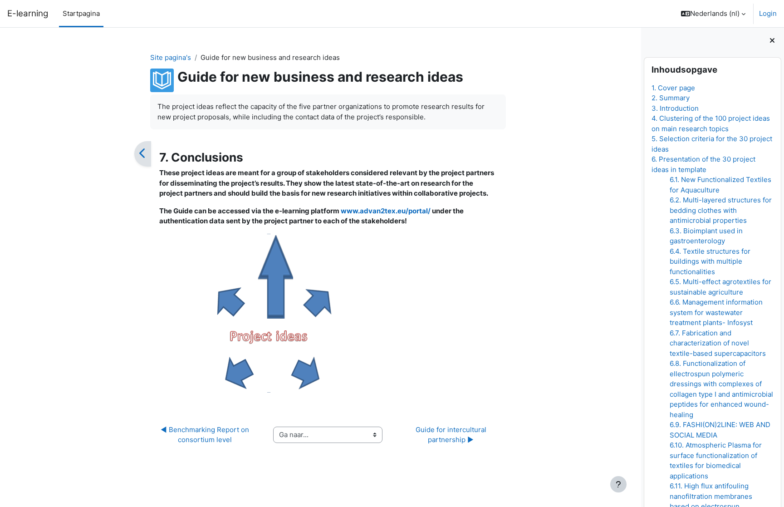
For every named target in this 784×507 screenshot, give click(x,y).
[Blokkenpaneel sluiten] (772, 41)
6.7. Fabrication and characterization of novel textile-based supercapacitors (718, 343)
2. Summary (671, 98)
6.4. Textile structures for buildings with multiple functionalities (710, 261)
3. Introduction (675, 108)
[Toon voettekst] (618, 484)
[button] (713, 13)
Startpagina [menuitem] (81, 13)
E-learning (27, 13)
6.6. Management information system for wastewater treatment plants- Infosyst (716, 312)
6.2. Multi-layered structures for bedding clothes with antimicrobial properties (721, 210)
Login (768, 13)
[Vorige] (142, 154)
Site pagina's (170, 57)
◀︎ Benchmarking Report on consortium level (206, 434)
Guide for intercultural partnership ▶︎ (452, 434)
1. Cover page (673, 88)
